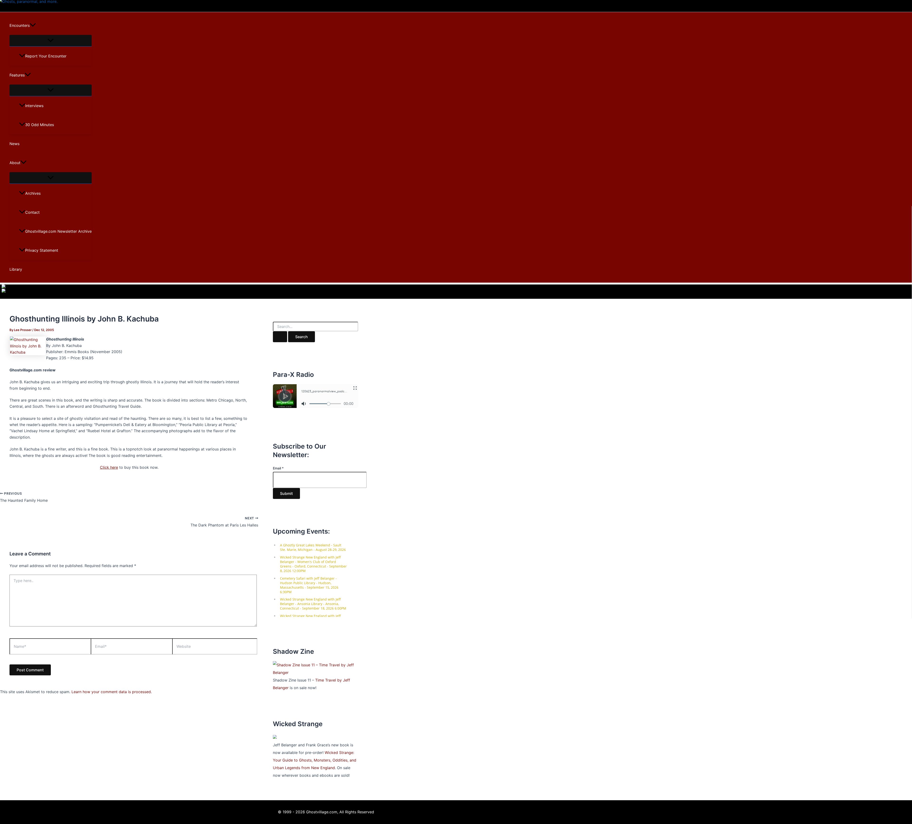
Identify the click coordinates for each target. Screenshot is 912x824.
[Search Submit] (280, 336)
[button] (33, 25)
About (15, 162)
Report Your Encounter (45, 56)
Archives (33, 193)
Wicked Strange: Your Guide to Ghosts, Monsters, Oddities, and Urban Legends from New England (314, 760)
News (14, 143)
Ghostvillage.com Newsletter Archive (58, 231)
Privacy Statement (41, 250)
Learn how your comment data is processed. (111, 691)
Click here (109, 467)
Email (278, 468)
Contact (32, 212)
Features (17, 75)
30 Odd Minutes (39, 124)
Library (16, 269)
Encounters (20, 25)
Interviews (34, 105)
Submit (286, 493)
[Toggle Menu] (51, 40)
